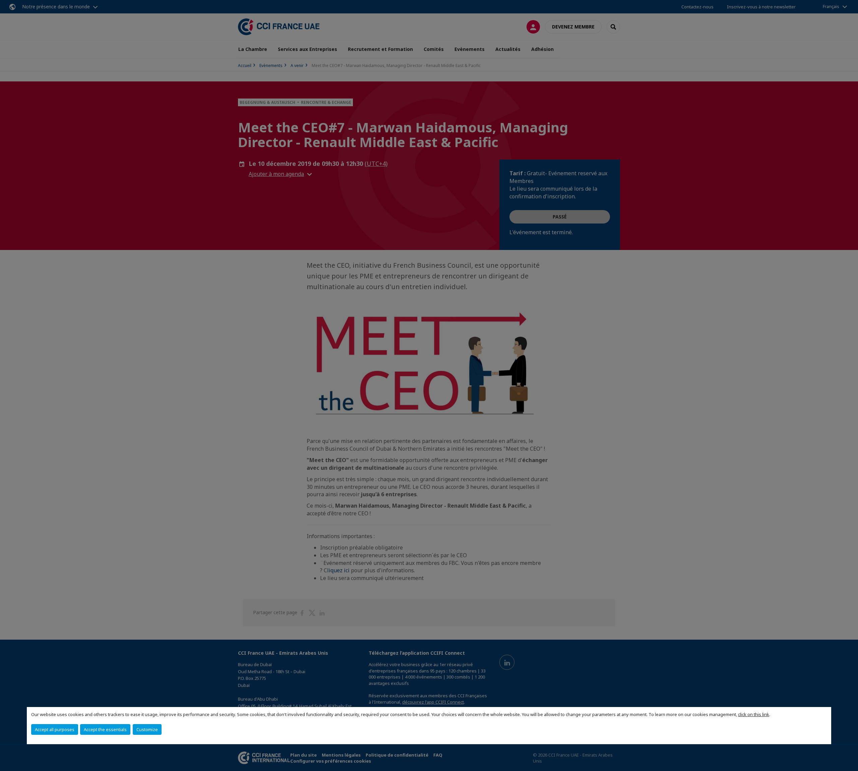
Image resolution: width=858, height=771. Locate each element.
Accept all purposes (54, 729)
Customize (147, 729)
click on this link (753, 714)
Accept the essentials (105, 729)
